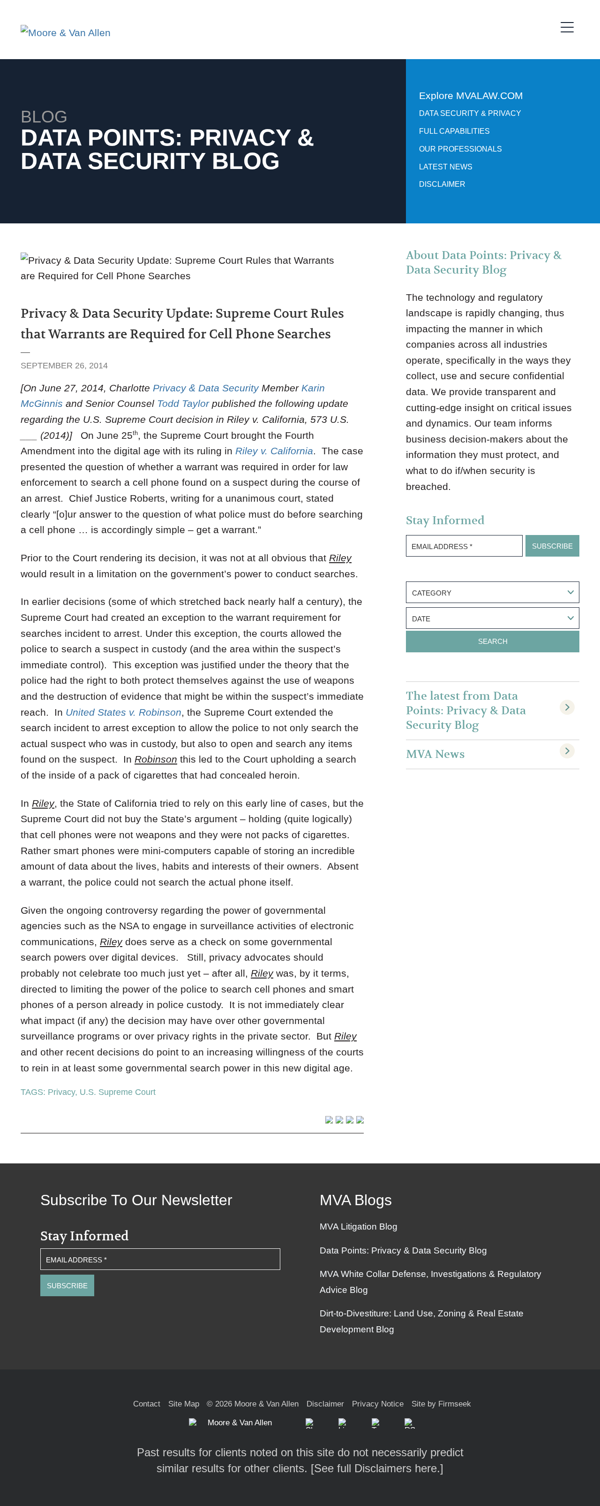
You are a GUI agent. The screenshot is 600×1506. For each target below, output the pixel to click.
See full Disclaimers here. (377, 1468)
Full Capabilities (454, 131)
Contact (146, 1403)
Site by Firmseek (441, 1403)
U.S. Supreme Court (118, 1092)
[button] (311, 1423)
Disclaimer (442, 184)
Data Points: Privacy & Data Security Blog (403, 1250)
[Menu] (570, 26)
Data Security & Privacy (470, 113)
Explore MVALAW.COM (471, 95)
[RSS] (410, 1423)
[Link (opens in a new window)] (343, 1423)
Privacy (61, 1092)
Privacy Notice (378, 1403)
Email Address (442, 546)
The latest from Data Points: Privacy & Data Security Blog (466, 711)
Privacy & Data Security (206, 387)
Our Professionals (460, 149)
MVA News (435, 754)
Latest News (445, 167)
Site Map (183, 1403)
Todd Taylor (183, 403)
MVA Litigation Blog (359, 1226)
